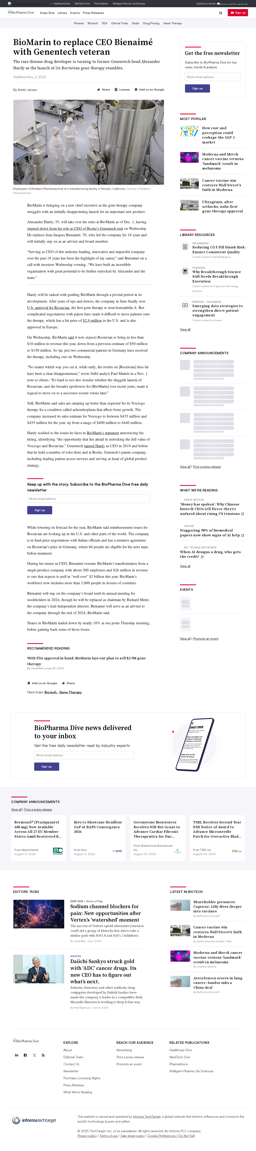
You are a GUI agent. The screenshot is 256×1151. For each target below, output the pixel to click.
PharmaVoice (101, 3)
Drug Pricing (151, 23)
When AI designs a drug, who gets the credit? (210, 554)
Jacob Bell (37, 668)
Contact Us (71, 1064)
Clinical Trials (119, 23)
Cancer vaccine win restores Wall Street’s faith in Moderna (221, 185)
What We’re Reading (77, 1092)
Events (75, 12)
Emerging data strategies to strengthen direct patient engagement (217, 311)
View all (185, 329)
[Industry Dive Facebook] (25, 1055)
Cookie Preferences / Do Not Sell (171, 1136)
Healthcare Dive (62, 3)
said (71, 337)
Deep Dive (47, 12)
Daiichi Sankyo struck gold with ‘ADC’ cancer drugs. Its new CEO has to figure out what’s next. (103, 971)
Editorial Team (73, 1057)
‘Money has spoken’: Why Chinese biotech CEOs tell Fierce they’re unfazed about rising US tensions (210, 509)
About (67, 1050)
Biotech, (51, 692)
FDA (104, 23)
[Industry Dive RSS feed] (43, 1055)
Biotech (93, 23)
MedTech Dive (82, 3)
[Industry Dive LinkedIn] (16, 1055)
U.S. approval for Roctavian (48, 307)
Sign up (240, 12)
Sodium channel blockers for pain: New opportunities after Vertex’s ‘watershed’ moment (105, 913)
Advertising (124, 1050)
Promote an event (205, 639)
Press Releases (93, 12)
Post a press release (207, 467)
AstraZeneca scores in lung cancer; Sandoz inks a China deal (217, 982)
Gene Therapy (172, 23)
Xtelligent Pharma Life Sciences (129, 3)
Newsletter (70, 1071)
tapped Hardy (94, 445)
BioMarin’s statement (103, 432)
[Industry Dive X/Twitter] (34, 1055)
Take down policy (132, 1136)
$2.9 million (92, 320)
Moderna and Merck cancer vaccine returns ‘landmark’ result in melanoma (223, 161)
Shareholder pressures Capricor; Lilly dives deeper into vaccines (217, 906)
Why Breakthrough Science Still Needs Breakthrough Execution (216, 276)
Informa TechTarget (146, 1117)
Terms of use (108, 1136)
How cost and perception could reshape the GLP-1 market (218, 135)
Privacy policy (87, 1136)
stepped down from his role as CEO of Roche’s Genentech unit (75, 228)
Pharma (79, 23)
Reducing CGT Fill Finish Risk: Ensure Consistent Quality (219, 249)
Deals (135, 23)
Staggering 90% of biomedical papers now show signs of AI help (210, 532)
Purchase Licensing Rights (81, 1078)
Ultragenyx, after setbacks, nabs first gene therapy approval (222, 207)
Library (62, 12)
